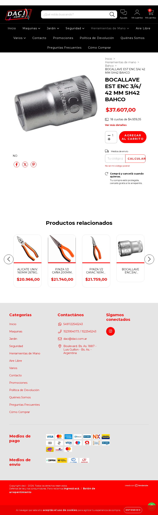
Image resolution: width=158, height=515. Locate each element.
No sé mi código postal (117, 165)
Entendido (133, 510)
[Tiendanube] (137, 486)
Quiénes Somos (133, 38)
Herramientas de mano (120, 62)
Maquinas (30, 28)
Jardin (52, 28)
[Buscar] (112, 14)
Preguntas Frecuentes (64, 47)
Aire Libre (143, 28)
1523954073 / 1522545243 (79, 331)
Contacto (39, 38)
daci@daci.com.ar (75, 339)
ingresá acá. (72, 488)
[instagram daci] (5, 2)
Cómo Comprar (99, 47)
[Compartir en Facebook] (17, 166)
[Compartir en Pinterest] (33, 166)
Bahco (109, 65)
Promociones (63, 38)
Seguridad (74, 28)
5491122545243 (73, 324)
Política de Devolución (97, 38)
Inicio (12, 28)
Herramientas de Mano (109, 28)
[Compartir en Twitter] (25, 166)
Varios (18, 38)
